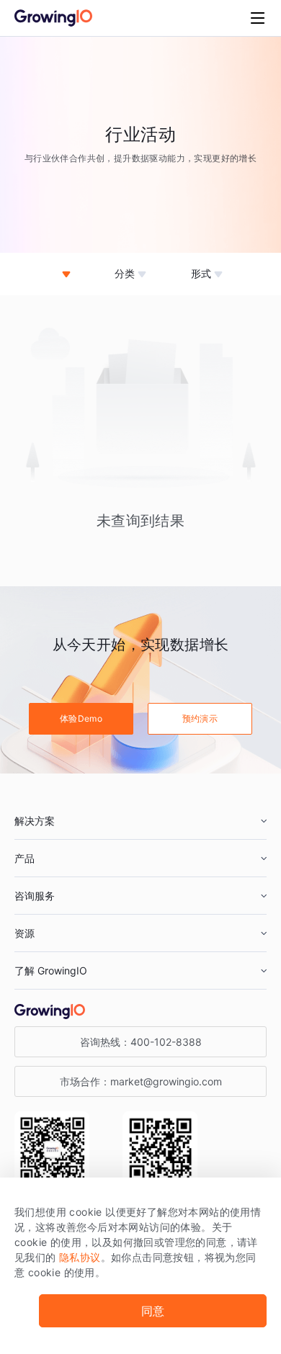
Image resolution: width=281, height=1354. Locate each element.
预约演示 (200, 718)
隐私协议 (80, 1257)
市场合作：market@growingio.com (141, 1081)
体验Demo (81, 718)
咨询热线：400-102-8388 (141, 1042)
